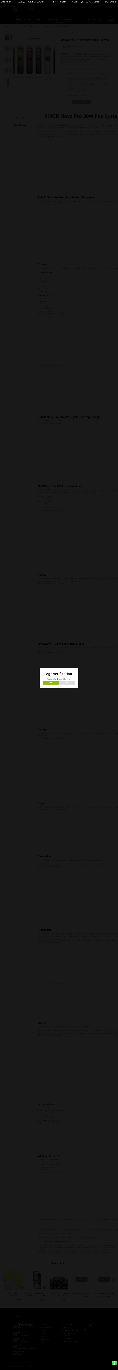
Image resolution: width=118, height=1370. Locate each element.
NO (67, 683)
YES (50, 683)
